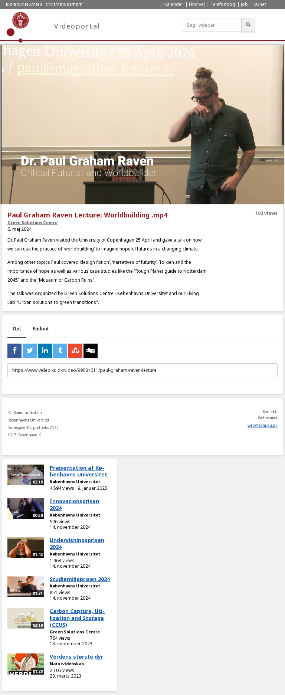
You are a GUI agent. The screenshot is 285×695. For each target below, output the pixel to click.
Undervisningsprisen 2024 (77, 544)
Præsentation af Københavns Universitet (78, 471)
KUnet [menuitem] (259, 4)
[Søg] (248, 25)
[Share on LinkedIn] (45, 351)
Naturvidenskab (67, 663)
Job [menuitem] (244, 4)
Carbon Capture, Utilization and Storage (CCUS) (77, 617)
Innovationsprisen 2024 (74, 505)
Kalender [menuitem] (173, 4)
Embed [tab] (41, 328)
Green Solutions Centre (32, 222)
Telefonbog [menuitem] (222, 4)
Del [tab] (17, 328)
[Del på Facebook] (14, 351)
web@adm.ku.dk (263, 425)
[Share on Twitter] (30, 351)
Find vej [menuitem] (197, 4)
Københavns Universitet (75, 481)
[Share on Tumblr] (60, 351)
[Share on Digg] (90, 351)
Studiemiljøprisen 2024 (80, 579)
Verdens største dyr (76, 656)
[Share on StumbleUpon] (75, 351)
